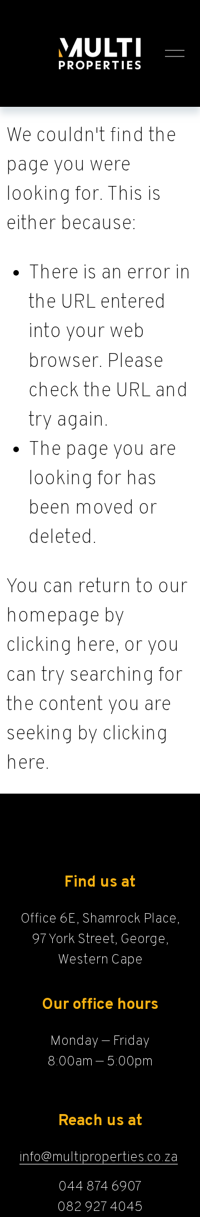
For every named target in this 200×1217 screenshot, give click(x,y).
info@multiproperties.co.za (98, 1157)
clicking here (60, 646)
